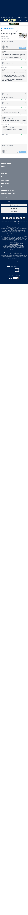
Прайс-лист (4, 173)
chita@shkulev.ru (20, 233)
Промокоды (19, 17)
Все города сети (5, 197)
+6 (21, 82)
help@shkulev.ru (17, 235)
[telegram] (4, 218)
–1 (25, 67)
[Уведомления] (23, 20)
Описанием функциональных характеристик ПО (14, 251)
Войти (7, 47)
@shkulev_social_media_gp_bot (17, 245)
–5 (25, 107)
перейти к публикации (8, 28)
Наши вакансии (5, 183)
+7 (21, 107)
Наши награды (5, 180)
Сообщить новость (6, 163)
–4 (25, 134)
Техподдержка (5, 187)
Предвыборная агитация (8, 190)
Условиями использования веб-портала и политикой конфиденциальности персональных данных (14, 253)
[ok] (10, 218)
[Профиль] (26, 20)
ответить (4, 59)
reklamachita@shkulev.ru (14, 244)
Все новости (4, 17)
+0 (21, 59)
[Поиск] (20, 20)
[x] (20, 218)
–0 (25, 59)
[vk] (7, 218)
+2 (21, 67)
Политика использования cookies (14, 258)
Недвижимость (11, 17)
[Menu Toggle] (1, 20)
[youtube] (24, 218)
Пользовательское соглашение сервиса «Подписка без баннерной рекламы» (14, 262)
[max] (17, 218)
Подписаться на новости (7, 160)
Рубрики (3, 166)
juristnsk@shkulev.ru (14, 234)
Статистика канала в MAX (8, 193)
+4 (21, 99)
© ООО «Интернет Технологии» (14, 275)
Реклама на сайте (6, 170)
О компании (4, 176)
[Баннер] (14, 24)
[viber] (14, 218)
